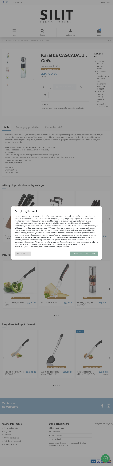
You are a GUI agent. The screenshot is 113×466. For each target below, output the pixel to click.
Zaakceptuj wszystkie (84, 254)
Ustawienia (23, 254)
